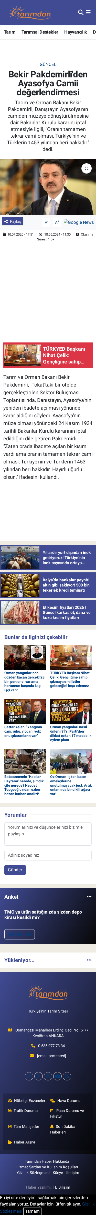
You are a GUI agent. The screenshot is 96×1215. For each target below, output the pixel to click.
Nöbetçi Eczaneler (29, 1100)
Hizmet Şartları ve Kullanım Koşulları (47, 1167)
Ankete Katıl (19, 934)
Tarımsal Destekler (40, 32)
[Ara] (80, 12)
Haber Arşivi (24, 1142)
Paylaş (15, 221)
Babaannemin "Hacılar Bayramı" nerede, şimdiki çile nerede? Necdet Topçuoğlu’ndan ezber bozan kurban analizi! (24, 785)
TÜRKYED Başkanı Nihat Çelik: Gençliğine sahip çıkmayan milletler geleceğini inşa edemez (70, 679)
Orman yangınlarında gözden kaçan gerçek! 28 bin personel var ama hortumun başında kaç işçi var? (24, 681)
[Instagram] (48, 1076)
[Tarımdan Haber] (30, 12)
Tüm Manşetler (26, 1126)
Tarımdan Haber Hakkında (47, 1161)
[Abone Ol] (79, 222)
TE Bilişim (61, 1187)
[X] (38, 1076)
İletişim (72, 1172)
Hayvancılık (75, 32)
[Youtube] (57, 1076)
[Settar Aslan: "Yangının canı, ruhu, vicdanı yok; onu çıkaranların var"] (25, 711)
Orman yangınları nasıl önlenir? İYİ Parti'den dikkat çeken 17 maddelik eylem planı (70, 733)
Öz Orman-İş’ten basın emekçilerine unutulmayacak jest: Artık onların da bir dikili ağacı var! (71, 785)
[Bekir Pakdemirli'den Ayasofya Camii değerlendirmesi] (48, 187)
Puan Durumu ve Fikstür (67, 1113)
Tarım (9, 32)
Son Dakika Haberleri (62, 1129)
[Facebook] (29, 1076)
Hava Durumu (68, 1100)
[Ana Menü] (88, 12)
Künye (58, 1172)
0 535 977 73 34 (51, 1046)
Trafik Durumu (26, 1110)
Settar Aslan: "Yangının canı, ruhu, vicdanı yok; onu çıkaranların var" (23, 731)
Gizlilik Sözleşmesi (33, 1172)
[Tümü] (89, 896)
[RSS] (67, 1076)
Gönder (15, 869)
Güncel (48, 64)
